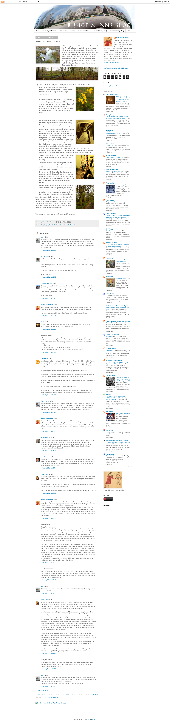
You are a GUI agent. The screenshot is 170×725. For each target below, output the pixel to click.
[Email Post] (57, 222)
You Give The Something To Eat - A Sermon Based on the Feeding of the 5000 (123, 379)
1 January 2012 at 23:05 (48, 298)
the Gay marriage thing (117, 31)
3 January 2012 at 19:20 (48, 593)
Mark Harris (110, 294)
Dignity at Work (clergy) (99, 31)
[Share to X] (65, 222)
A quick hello (109, 350)
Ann (42, 237)
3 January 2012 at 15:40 (48, 563)
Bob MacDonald (111, 348)
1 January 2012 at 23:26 (48, 329)
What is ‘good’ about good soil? (115, 456)
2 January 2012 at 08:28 (48, 431)
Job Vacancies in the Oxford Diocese (116, 68)
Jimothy (108, 432)
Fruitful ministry (120, 185)
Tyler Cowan (110, 144)
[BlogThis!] (63, 222)
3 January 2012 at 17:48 (48, 580)
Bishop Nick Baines (112, 335)
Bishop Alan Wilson (47, 304)
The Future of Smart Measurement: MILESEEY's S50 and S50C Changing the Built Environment (117, 398)
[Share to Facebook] (68, 222)
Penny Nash (110, 258)
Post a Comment (43, 690)
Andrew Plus (110, 277)
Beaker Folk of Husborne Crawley (117, 440)
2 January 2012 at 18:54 (48, 468)
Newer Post (39, 694)
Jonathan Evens (111, 156)
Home (37, 31)
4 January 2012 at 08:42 (48, 653)
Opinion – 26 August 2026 (113, 171)
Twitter (76, 225)
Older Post (94, 694)
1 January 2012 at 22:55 (48, 277)
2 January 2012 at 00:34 (48, 395)
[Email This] (61, 222)
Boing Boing (110, 115)
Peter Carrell (110, 200)
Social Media (63, 225)
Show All (130, 467)
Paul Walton (110, 454)
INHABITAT (109, 394)
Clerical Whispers (112, 94)
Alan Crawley (45, 457)
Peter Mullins (110, 183)
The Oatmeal (110, 430)
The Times (71, 225)
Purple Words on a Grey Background (118, 321)
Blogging (46, 225)
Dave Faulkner (111, 214)
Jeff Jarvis (109, 229)
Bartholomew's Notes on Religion (117, 306)
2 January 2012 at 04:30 (48, 412)
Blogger (93, 719)
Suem (43, 322)
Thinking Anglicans (112, 169)
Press (57, 225)
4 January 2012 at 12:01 (48, 669)
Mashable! (109, 130)
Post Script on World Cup (123, 413)
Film (128, 31)
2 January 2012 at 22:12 (48, 518)
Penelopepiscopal (46, 283)
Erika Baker (45, 474)
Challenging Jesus (121, 278)
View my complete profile (111, 62)
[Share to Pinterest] (70, 222)
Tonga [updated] (110, 202)
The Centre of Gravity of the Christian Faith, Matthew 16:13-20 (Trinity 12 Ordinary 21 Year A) (118, 217)
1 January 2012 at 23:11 (48, 316)
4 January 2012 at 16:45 (48, 686)
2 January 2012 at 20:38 (48, 493)
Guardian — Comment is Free (79, 31)
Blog (42, 225)
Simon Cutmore (111, 376)
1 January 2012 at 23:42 (48, 352)
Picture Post (63, 31)
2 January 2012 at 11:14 (48, 450)
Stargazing (109, 336)
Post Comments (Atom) (51, 697)
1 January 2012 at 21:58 (48, 250)
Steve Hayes (45, 401)
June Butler (44, 358)
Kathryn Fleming (111, 243)
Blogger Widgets (114, 86)
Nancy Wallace (46, 437)
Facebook (52, 225)
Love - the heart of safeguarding (115, 157)
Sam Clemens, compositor (113, 231)
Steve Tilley (110, 411)
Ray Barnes (45, 256)
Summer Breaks (110, 323)
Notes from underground (114, 360)
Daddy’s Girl (109, 145)
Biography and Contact (49, 31)
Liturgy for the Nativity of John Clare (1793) (118, 442)
